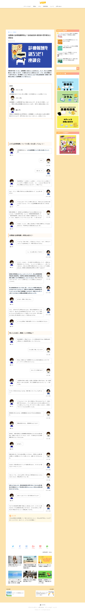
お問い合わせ (58, 6)
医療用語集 (45, 6)
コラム (39, 6)
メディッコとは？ (27, 6)
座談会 (34, 6)
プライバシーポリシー (33, 607)
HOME (43, 605)
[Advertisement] (42, 18)
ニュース (52, 6)
